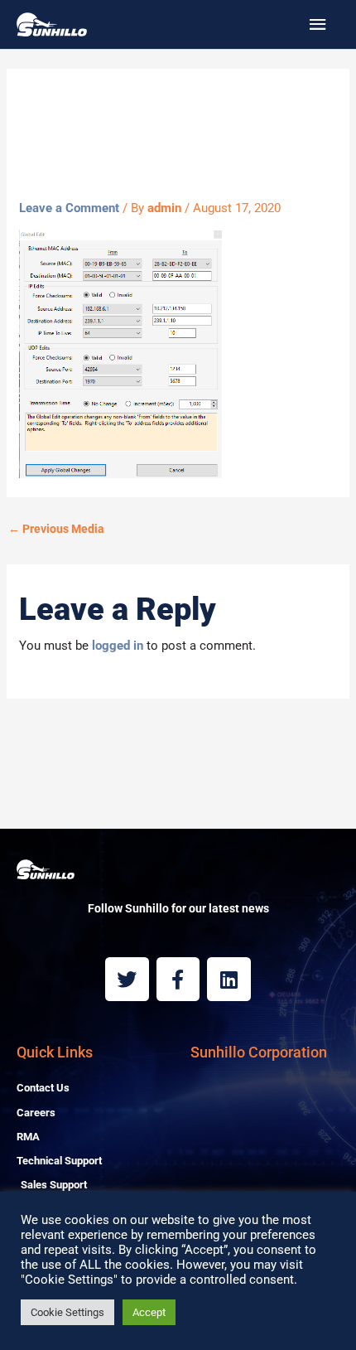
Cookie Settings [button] (67, 1312)
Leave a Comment (69, 208)
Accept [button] (149, 1312)
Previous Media (56, 528)
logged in (117, 645)
